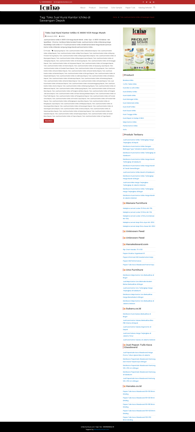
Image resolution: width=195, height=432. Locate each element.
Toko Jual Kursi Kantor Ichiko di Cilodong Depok (71, 61)
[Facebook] (143, 2)
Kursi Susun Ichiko (129, 111)
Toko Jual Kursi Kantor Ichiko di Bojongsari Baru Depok (77, 56)
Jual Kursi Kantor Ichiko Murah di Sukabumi (138, 172)
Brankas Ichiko (128, 80)
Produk (48, 51)
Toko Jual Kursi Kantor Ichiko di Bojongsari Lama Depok (74, 58)
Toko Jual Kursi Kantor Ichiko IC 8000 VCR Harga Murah (75, 33)
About (82, 8)
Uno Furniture (134, 269)
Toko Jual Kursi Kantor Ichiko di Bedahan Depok (81, 51)
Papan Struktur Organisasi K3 (134, 253)
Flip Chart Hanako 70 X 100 (132, 249)
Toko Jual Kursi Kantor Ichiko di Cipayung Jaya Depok (91, 66)
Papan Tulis (130, 8)
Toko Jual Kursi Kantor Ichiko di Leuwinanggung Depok (86, 83)
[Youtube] (150, 2)
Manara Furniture (136, 203)
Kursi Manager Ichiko (130, 99)
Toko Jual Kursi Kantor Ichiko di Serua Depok (74, 109)
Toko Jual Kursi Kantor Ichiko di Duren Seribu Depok (85, 71)
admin (63, 36)
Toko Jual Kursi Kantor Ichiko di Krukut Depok (92, 81)
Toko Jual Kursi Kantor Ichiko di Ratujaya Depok (75, 104)
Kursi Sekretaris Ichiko (131, 103)
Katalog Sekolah (145, 8)
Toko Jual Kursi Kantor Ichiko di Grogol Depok (79, 73)
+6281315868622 (46, 2)
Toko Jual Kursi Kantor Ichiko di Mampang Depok (79, 86)
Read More (49, 121)
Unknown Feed (135, 231)
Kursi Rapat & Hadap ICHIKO (133, 118)
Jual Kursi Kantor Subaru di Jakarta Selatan (139, 340)
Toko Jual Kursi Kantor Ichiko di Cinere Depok (58, 66)
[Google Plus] (153, 2)
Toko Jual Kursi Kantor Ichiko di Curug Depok (89, 68)
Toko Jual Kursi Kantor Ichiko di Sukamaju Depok (75, 111)
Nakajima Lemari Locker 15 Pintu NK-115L (137, 208)
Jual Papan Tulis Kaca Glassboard (138, 346)
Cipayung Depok (59, 51)
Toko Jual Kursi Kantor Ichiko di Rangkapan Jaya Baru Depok (69, 101)
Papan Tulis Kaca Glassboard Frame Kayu (138, 265)
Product (92, 8)
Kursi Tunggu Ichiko (130, 114)
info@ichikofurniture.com (64, 2)
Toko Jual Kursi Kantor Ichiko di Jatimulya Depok (72, 76)
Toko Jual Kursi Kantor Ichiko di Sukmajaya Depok (71, 114)
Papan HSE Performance (132, 261)
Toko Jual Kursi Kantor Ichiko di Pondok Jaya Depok (69, 99)
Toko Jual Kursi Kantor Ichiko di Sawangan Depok (76, 106)
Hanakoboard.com (137, 244)
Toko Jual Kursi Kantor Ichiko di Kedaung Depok (96, 78)
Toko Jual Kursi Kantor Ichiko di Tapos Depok (66, 116)
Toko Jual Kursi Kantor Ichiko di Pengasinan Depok (72, 96)
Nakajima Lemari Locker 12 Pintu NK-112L (137, 212)
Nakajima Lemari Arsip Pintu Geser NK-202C (139, 226)
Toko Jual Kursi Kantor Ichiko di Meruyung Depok (71, 88)
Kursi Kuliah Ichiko (129, 95)
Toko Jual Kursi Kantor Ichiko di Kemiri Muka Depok (60, 81)
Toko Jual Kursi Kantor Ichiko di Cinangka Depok (97, 63)
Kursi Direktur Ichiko (130, 92)
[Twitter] (146, 2)
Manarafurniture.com (101, 429)
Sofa (125, 129)
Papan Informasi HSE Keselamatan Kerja (138, 257)
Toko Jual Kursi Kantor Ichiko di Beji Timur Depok (73, 53)
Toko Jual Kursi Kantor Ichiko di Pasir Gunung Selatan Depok (75, 94)
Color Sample (116, 8)
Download (103, 8)
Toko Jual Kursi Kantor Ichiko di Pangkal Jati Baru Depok (70, 91)
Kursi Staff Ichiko (129, 107)
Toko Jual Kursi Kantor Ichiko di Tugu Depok (96, 116)
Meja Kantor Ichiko (130, 122)
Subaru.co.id (133, 308)
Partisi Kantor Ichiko (130, 126)
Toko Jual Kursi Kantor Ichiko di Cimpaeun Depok (65, 63)
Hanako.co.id (134, 386)
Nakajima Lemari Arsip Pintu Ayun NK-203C (139, 222)
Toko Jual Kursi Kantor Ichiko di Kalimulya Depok (64, 78)
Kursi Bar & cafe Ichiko (131, 88)
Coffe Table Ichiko (130, 84)
